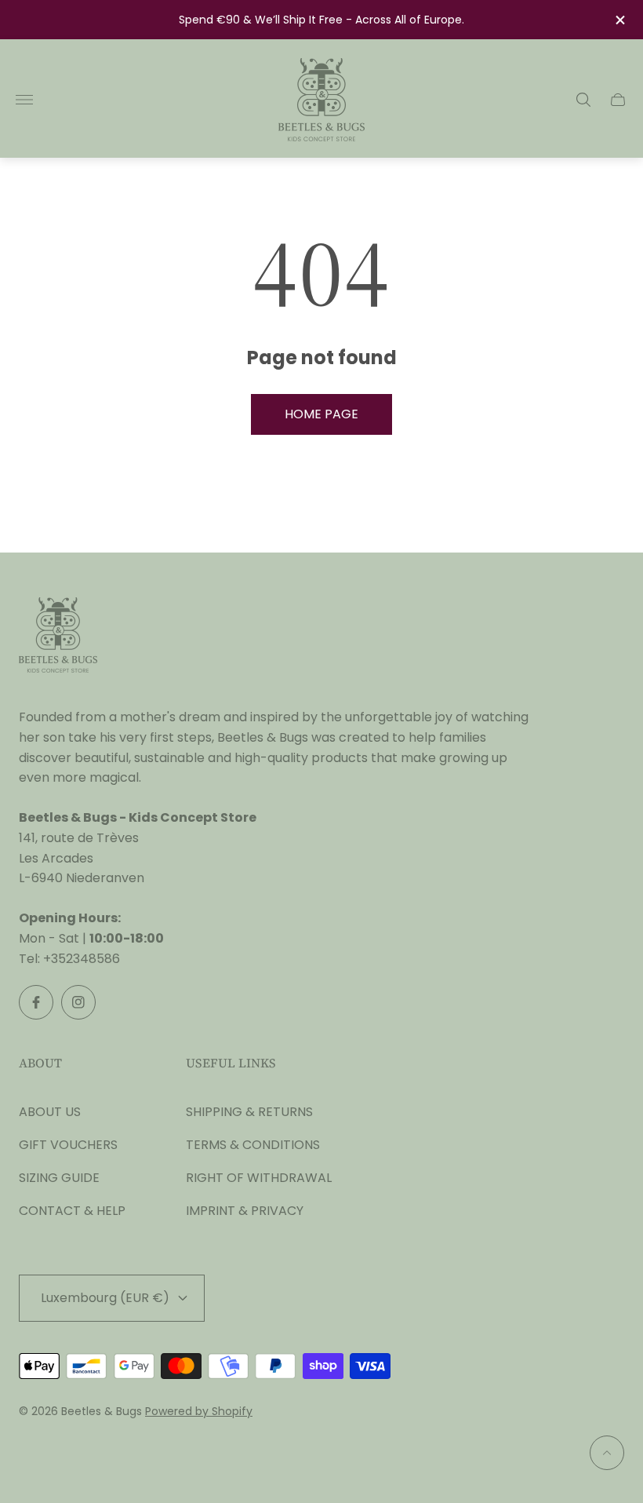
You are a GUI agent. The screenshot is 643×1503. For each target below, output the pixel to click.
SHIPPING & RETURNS (249, 1112)
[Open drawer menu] (24, 99)
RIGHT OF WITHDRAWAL (259, 1178)
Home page (321, 414)
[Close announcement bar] (619, 20)
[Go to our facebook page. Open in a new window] (36, 1002)
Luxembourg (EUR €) (105, 1298)
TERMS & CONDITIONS (253, 1145)
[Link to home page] (58, 636)
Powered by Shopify (198, 1411)
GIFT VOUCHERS (68, 1145)
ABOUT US (50, 1112)
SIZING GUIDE (59, 1178)
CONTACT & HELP (72, 1211)
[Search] (583, 99)
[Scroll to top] (607, 1453)
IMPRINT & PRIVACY (244, 1211)
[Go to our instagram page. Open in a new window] (78, 1002)
